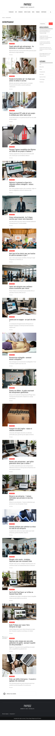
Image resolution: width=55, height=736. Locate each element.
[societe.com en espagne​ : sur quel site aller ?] (19, 307)
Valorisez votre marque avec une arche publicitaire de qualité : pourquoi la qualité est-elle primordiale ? (22, 643)
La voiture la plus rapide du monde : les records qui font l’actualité (45, 43)
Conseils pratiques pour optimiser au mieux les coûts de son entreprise (22, 527)
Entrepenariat (43, 12)
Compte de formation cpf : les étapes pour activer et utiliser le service (22, 80)
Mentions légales (5, 713)
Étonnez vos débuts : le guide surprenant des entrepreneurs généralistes (21, 391)
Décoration (20, 12)
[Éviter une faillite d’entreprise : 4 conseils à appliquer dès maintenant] (19, 665)
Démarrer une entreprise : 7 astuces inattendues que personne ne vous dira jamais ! (21, 498)
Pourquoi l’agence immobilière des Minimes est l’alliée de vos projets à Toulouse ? (22, 150)
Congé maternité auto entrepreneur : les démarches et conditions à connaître (21, 47)
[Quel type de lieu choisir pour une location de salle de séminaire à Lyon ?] (19, 239)
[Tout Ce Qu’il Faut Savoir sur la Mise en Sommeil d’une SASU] (19, 580)
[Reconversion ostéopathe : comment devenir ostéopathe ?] (19, 343)
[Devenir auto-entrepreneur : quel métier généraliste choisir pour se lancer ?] (19, 449)
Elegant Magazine (32, 718)
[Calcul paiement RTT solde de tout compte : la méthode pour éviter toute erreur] (19, 101)
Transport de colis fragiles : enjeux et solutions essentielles (20, 429)
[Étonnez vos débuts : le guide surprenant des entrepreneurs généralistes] (19, 378)
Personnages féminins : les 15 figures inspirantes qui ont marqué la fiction (45, 55)
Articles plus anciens (11, 693)
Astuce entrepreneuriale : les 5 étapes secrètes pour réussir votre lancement (21, 218)
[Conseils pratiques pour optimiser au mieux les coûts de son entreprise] (19, 516)
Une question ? (12, 713)
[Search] (50, 12)
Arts (16, 12)
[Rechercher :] (44, 24)
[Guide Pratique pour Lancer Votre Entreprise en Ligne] (19, 613)
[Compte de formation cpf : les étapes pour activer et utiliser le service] (19, 67)
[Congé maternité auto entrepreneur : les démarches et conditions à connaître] (19, 34)
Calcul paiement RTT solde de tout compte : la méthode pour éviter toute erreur (22, 114)
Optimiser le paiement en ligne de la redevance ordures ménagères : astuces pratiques (21, 184)
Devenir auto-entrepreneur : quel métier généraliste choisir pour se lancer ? (21, 462)
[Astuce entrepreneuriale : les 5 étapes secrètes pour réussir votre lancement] (19, 205)
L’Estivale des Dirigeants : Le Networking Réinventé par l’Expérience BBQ (45, 32)
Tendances (38, 12)
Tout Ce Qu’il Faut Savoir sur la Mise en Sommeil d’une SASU (21, 593)
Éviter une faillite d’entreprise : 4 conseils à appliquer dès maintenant (22, 680)
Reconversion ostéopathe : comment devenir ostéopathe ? (20, 358)
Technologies (11, 12)
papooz (27, 4)
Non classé (42, 74)
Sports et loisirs (27, 12)
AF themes (39, 718)
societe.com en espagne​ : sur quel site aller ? (22, 320)
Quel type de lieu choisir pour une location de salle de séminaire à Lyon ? (22, 254)
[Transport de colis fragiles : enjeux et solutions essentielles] (19, 414)
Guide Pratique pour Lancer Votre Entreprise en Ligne (19, 626)
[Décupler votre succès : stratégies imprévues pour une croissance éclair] (19, 547)
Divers (33, 12)
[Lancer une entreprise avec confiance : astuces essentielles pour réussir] (19, 274)
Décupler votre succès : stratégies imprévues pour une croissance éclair (20, 560)
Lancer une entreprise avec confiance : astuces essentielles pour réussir (21, 287)
